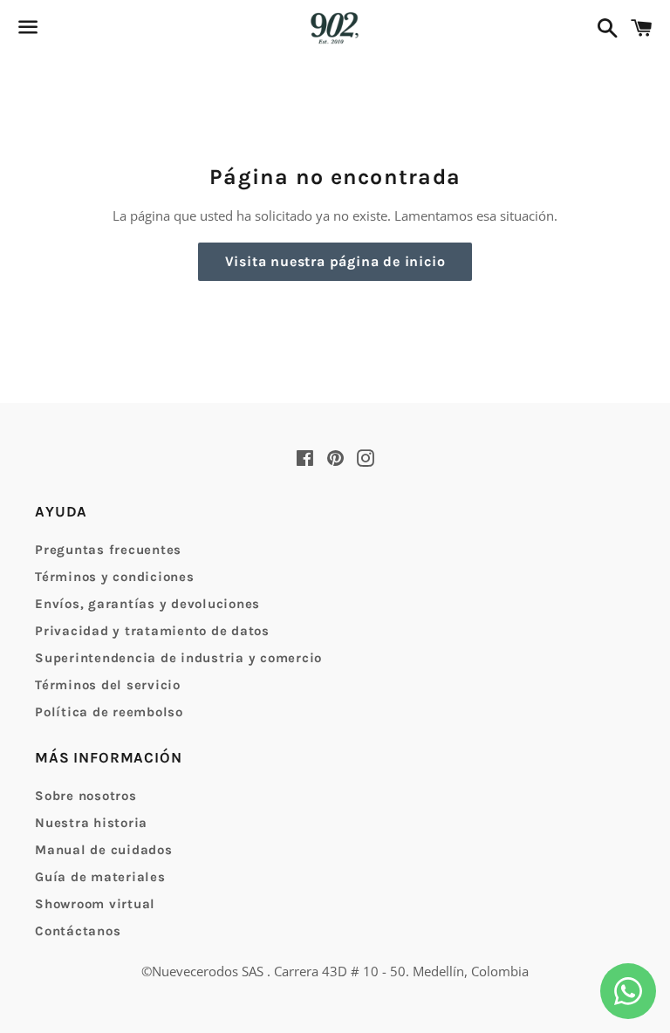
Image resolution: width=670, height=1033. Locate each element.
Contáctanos (77, 931)
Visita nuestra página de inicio (335, 261)
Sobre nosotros (86, 796)
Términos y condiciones (115, 577)
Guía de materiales (100, 877)
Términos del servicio (108, 685)
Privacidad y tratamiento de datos (152, 631)
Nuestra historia (91, 823)
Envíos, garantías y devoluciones (147, 604)
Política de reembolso (109, 712)
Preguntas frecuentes (108, 550)
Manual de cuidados (104, 850)
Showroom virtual (95, 904)
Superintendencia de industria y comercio (178, 658)
